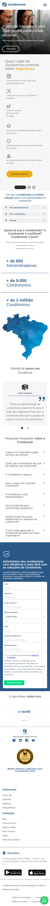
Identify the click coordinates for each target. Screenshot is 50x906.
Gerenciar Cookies (11, 840)
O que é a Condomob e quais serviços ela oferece (21, 453)
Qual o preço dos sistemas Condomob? (20, 484)
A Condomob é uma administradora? (16, 495)
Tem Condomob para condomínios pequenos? (19, 507)
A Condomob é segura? (18, 474)
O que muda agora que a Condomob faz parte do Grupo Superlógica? (22, 533)
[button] (45, 4)
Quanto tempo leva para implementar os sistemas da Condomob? (21, 519)
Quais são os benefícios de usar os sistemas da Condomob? (23, 464)
